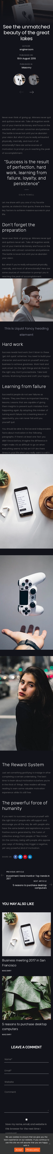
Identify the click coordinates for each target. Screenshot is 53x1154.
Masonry (26, 67)
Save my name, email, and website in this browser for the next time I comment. (26, 1129)
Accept (19, 1150)
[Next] (31, 92)
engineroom (26, 49)
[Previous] (21, 92)
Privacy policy (32, 1150)
